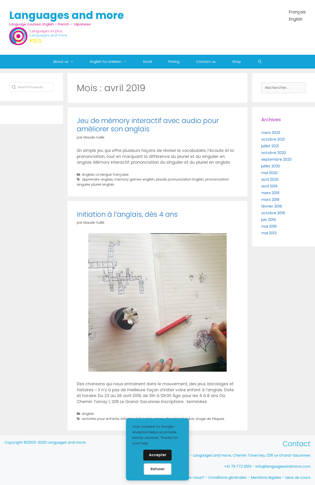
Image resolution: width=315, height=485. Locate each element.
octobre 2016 (273, 213)
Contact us (206, 61)
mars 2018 (270, 199)
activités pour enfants (100, 418)
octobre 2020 (273, 152)
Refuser (158, 469)
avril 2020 (270, 179)
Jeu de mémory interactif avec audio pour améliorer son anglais (148, 125)
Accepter (157, 454)
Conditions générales (227, 477)
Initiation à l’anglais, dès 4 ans (127, 214)
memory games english (134, 179)
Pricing (173, 61)
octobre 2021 (273, 139)
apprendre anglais (97, 179)
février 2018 (271, 206)
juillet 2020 (270, 166)
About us (60, 61)
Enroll (147, 61)
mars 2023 (270, 132)
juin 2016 (268, 219)
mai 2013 (268, 233)
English (296, 19)
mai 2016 (269, 226)
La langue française (112, 174)
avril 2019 (269, 186)
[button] (75, 62)
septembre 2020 (276, 159)
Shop (236, 61)
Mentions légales (266, 477)
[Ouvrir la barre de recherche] (259, 62)
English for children (106, 61)
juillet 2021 (270, 146)
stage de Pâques (210, 418)
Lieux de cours (297, 477)
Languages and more (66, 15)
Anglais (88, 174)
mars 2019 (270, 193)
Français (297, 12)
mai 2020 (269, 172)
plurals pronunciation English (180, 179)
